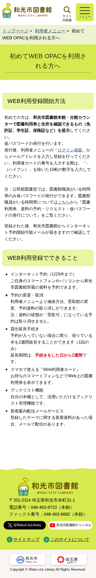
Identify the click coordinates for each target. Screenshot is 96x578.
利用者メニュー (50, 31)
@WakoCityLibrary (27, 525)
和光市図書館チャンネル (73, 525)
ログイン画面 (70, 150)
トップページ (15, 31)
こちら (64, 202)
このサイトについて (69, 539)
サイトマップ (26, 539)
